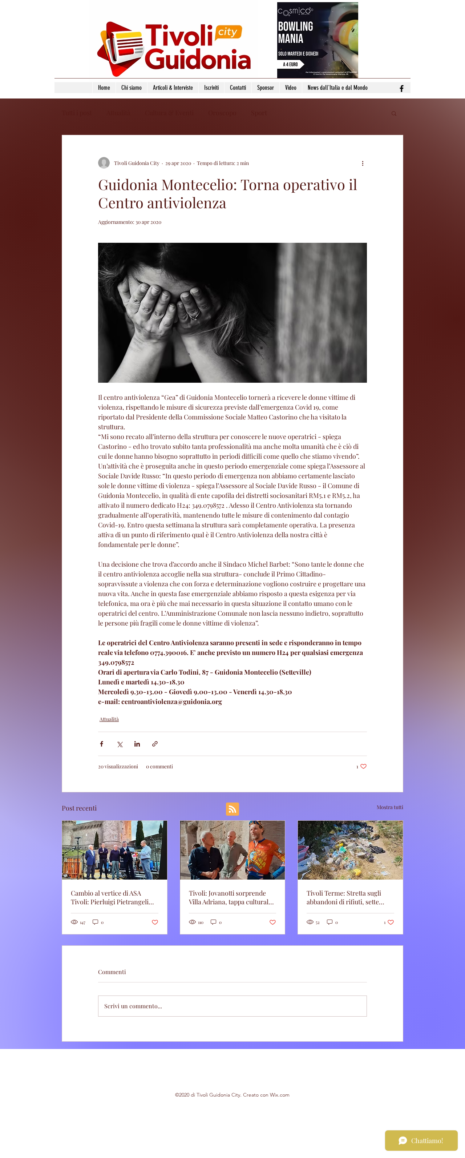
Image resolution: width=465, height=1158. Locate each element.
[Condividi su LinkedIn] (137, 743)
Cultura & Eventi (169, 112)
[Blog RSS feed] (232, 809)
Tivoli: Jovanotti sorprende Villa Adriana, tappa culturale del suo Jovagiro (230, 897)
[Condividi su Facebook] (101, 743)
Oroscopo (222, 112)
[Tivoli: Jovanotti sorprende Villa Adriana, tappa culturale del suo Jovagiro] (232, 850)
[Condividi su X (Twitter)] (119, 743)
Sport (259, 112)
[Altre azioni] (362, 162)
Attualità (118, 112)
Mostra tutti (390, 807)
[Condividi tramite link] (154, 743)
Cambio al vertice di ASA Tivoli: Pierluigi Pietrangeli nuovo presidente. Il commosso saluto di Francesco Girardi (110, 897)
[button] (394, 113)
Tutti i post (77, 112)
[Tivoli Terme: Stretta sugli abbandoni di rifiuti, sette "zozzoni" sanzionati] (350, 850)
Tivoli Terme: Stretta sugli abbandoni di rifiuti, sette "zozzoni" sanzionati (344, 897)
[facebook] (401, 88)
